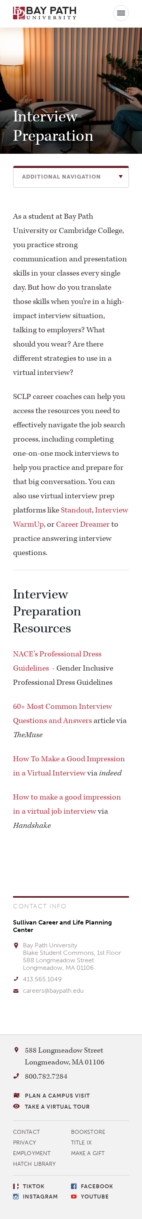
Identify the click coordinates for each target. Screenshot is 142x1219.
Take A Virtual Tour (57, 1106)
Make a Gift (88, 1153)
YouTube (95, 1196)
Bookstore (88, 1132)
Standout (76, 510)
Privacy (24, 1142)
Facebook (97, 1186)
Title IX (81, 1142)
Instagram (40, 1196)
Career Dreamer (83, 524)
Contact (26, 1132)
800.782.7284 (46, 1076)
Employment (31, 1153)
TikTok (34, 1186)
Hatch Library (34, 1164)
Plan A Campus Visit (57, 1095)
